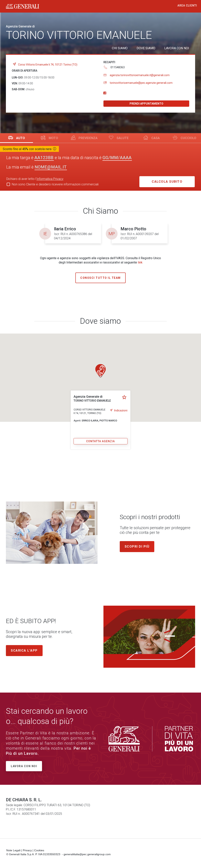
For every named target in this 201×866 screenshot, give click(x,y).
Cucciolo (188, 138)
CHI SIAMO (120, 48)
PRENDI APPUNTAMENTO (146, 103)
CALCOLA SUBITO (167, 181)
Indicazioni (120, 410)
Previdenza (88, 138)
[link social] (104, 93)
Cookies (39, 850)
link (140, 262)
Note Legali (13, 850)
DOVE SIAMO (146, 48)
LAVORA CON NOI (176, 48)
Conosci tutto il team (100, 277)
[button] (100, 370)
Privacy (27, 850)
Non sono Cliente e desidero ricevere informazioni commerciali (55, 184)
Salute (123, 138)
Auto (20, 138)
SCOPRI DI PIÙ (137, 546)
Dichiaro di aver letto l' (34, 179)
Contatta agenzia (100, 441)
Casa (155, 138)
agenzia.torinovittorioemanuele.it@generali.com (140, 75)
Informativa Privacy (50, 179)
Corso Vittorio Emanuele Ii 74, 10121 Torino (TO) (47, 64)
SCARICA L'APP (24, 650)
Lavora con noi (24, 766)
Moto (53, 138)
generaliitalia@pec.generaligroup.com (87, 854)
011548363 (118, 67)
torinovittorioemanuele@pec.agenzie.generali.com (141, 82)
